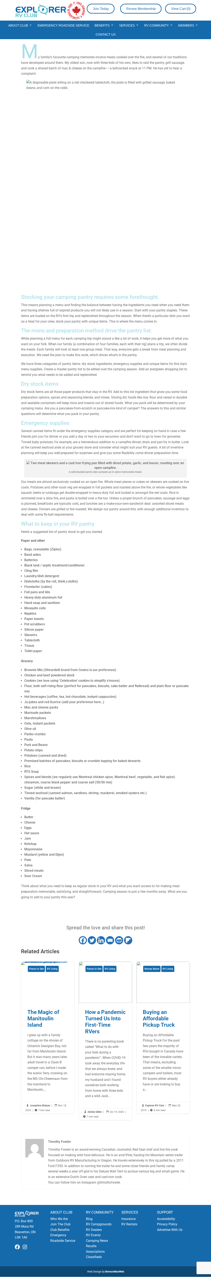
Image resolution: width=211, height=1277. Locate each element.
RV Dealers (94, 1230)
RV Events (93, 1235)
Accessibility (166, 1219)
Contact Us (106, 34)
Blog (89, 1219)
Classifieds (94, 1257)
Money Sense (151, 968)
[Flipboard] (128, 940)
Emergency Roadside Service (63, 25)
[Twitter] (92, 940)
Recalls (91, 1246)
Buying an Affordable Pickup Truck (163, 1038)
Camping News (97, 1241)
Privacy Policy (167, 1224)
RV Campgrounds (98, 1224)
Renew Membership (141, 8)
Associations (95, 1252)
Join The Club (60, 1224)
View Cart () (180, 8)
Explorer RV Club (154, 1105)
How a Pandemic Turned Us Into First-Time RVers (105, 1041)
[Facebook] (83, 940)
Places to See (36, 968)
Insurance (128, 1219)
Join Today (101, 8)
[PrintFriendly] (119, 940)
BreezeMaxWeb (114, 1271)
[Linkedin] (101, 940)
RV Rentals (129, 1224)
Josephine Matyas (40, 1105)
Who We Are (59, 1219)
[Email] (110, 940)
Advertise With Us (169, 1230)
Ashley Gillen (95, 1111)
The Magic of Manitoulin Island (47, 1038)
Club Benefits (59, 1230)
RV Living (52, 968)
